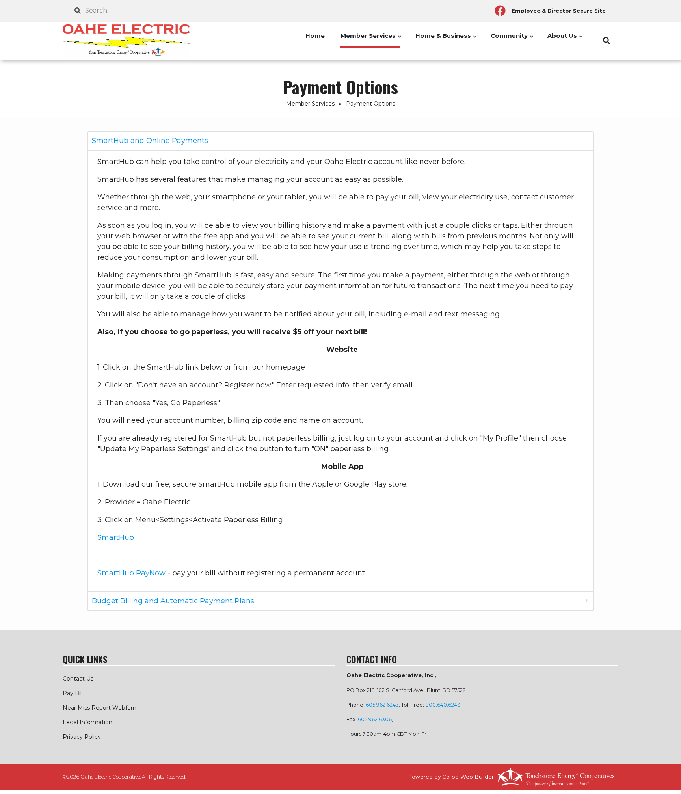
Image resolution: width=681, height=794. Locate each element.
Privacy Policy (82, 736)
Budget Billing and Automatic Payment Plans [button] (173, 601)
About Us (565, 40)
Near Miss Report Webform (101, 707)
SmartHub (115, 537)
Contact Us (78, 678)
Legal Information (87, 722)
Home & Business (446, 40)
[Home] (128, 41)
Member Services (371, 40)
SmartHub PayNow (131, 573)
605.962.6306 (375, 719)
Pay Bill (73, 693)
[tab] (340, 141)
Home (315, 35)
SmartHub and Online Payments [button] (150, 140)
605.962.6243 (382, 705)
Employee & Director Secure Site (559, 10)
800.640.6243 (442, 705)
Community (512, 40)
